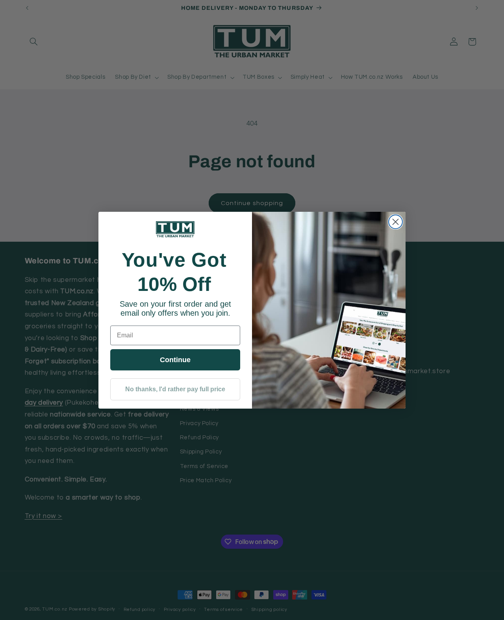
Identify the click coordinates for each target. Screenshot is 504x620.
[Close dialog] (395, 222)
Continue (175, 360)
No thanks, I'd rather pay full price (175, 389)
